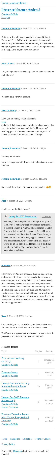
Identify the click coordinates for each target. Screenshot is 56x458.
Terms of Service (43, 439)
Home (4, 439)
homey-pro (5, 18)
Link (3, 122)
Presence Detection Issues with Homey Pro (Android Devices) (15, 417)
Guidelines (27, 439)
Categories (15, 439)
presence (4, 407)
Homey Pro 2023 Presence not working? (24, 216)
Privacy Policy (8, 444)
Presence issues (9, 372)
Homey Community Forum (13, 3)
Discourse (17, 451)
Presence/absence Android (20, 10)
